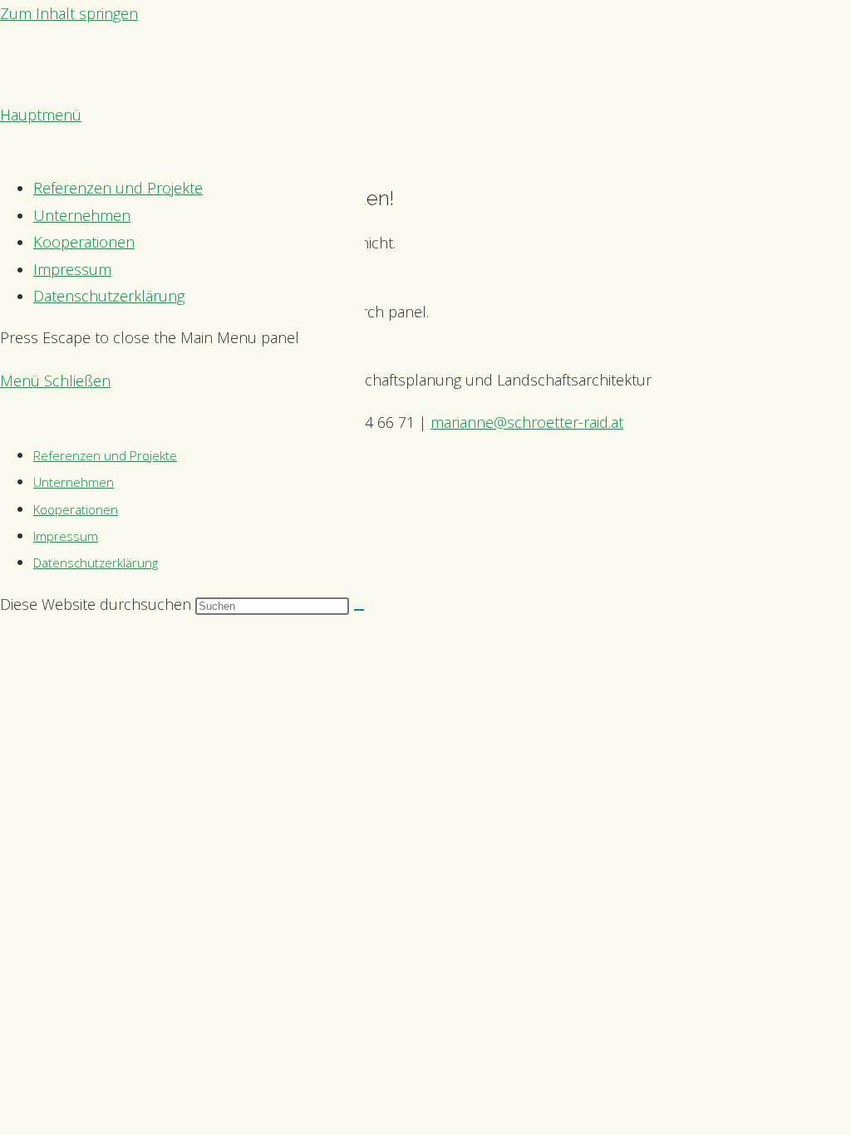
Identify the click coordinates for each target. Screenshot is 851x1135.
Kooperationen (75, 509)
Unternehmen (73, 482)
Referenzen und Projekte (105, 455)
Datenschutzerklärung (95, 562)
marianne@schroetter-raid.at (526, 422)
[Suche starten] (359, 610)
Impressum (65, 536)
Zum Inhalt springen (69, 13)
